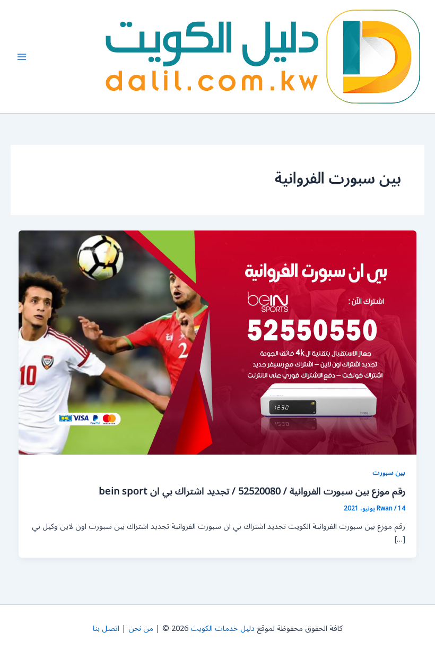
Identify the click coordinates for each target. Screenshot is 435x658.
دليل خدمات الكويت (222, 628)
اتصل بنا (106, 628)
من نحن (140, 628)
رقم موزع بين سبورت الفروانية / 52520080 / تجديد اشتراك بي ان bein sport (252, 491)
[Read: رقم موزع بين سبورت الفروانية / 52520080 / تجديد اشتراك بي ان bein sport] (218, 342)
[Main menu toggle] (22, 57)
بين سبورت (388, 472)
